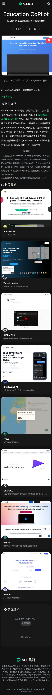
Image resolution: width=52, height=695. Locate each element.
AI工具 (25, 80)
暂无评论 (13, 609)
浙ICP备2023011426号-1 (36, 689)
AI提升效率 (36, 80)
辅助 (45, 80)
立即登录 (26, 623)
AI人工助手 (15, 80)
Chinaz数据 (11, 119)
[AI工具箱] (26, 4)
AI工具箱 (23, 689)
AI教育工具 (6, 96)
